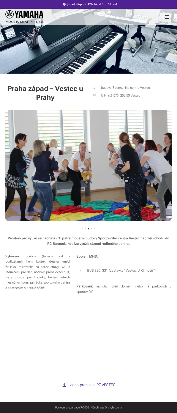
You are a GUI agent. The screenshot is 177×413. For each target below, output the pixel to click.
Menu (167, 16)
